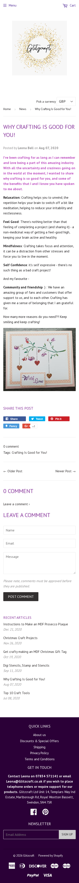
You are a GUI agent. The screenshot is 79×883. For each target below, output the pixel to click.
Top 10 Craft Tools (16, 693)
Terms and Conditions (40, 759)
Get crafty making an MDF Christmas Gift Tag (34, 652)
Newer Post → (66, 471)
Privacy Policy (39, 753)
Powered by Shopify (50, 855)
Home (7, 109)
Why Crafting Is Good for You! (24, 679)
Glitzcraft (28, 855)
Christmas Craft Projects (20, 638)
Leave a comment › (16, 504)
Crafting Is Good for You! (29, 452)
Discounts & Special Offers (39, 741)
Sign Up (67, 834)
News (22, 109)
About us (39, 735)
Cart (72, 5)
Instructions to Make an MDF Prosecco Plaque (35, 624)
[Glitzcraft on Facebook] (33, 813)
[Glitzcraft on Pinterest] (45, 813)
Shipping (39, 747)
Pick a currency (46, 101)
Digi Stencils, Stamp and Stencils (26, 665)
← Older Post (12, 471)
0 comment (11, 446)
